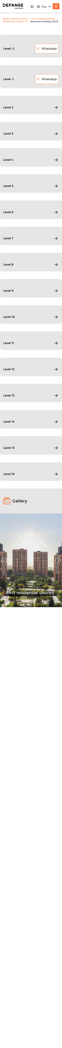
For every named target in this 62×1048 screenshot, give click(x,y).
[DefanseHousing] (13, 6)
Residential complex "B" (15, 21)
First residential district (43, 18)
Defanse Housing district (15, 18)
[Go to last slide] (4, 560)
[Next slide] (58, 560)
